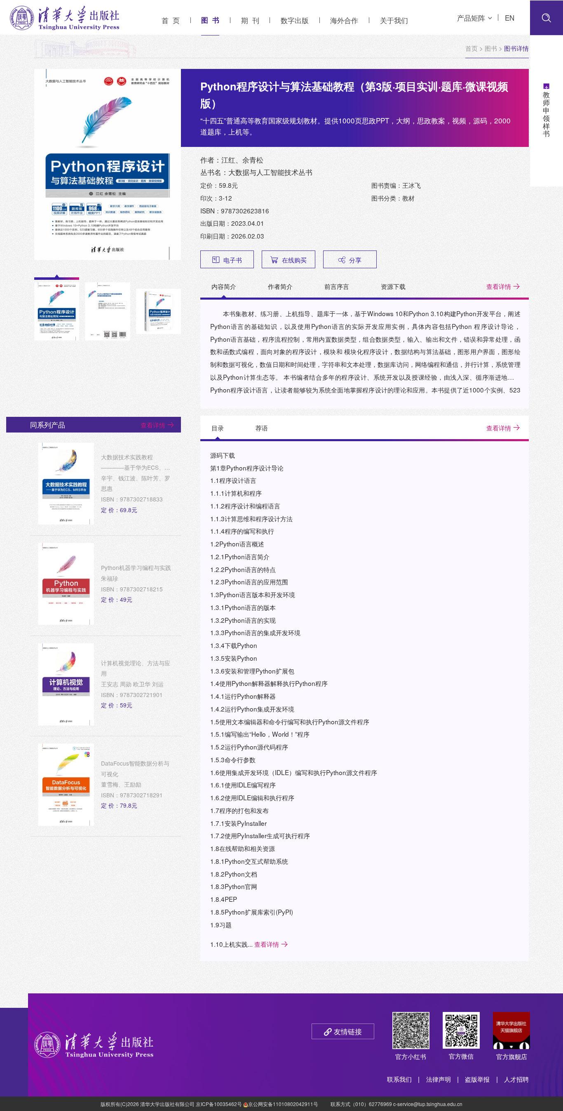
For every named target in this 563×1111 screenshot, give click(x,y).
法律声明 (438, 1078)
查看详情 (498, 286)
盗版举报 (477, 1078)
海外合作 (344, 20)
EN (509, 17)
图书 (491, 47)
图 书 (210, 20)
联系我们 (399, 1078)
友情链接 (348, 1031)
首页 (471, 47)
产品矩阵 (471, 17)
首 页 (171, 20)
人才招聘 (516, 1078)
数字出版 (295, 20)
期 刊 (250, 20)
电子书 (232, 259)
